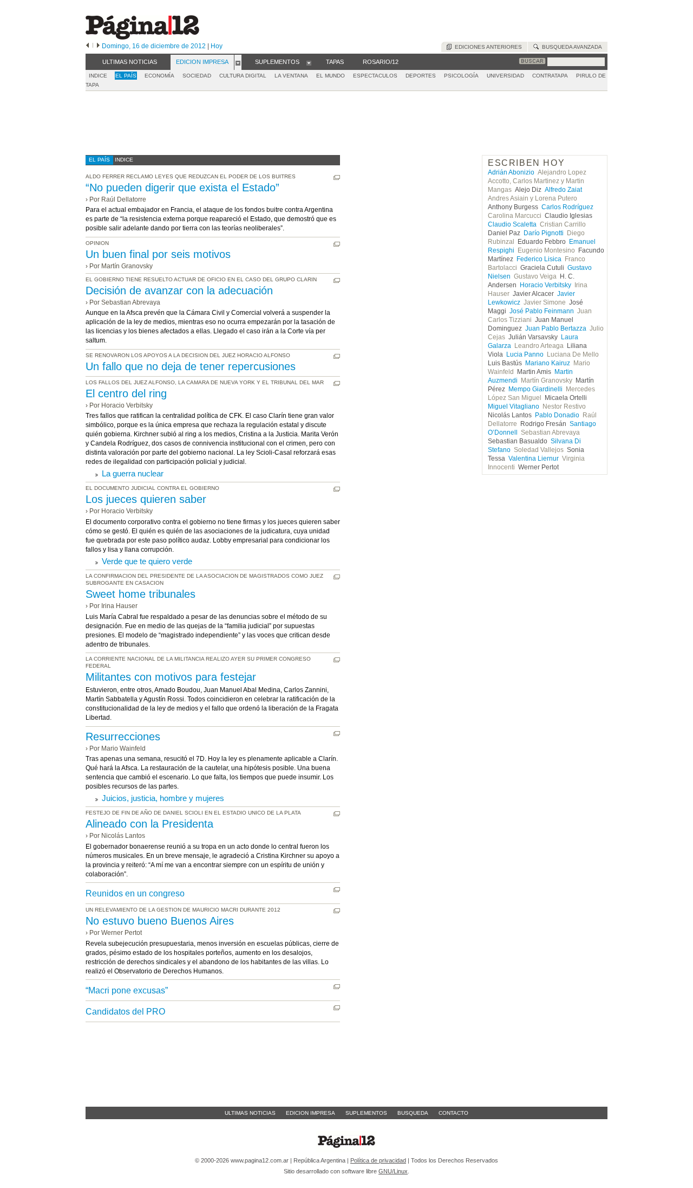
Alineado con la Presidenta (149, 824)
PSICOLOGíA (461, 76)
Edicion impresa (310, 1113)
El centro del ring (126, 393)
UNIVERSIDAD (505, 76)
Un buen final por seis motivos (158, 254)
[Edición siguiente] (98, 46)
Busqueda (412, 1113)
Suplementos (366, 1113)
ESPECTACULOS (375, 76)
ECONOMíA (159, 76)
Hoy (217, 46)
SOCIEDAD (196, 76)
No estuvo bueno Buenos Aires (160, 921)
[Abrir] (237, 62)
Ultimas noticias (250, 1113)
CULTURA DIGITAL (242, 76)
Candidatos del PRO (125, 1011)
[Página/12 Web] (142, 37)
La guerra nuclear (133, 473)
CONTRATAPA (550, 76)
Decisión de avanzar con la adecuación (179, 290)
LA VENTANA (291, 76)
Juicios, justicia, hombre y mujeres (163, 798)
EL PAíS (125, 76)
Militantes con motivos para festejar (171, 677)
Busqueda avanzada (570, 47)
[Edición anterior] (87, 46)
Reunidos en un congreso (135, 893)
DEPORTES (421, 76)
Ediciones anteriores (487, 47)
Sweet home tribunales (140, 594)
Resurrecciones (123, 736)
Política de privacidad (378, 1160)
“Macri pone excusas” (127, 990)
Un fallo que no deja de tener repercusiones (191, 366)
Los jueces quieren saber (146, 499)
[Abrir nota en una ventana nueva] (337, 177)
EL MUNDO (330, 76)
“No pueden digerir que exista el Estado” (182, 187)
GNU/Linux (393, 1171)
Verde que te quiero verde (147, 561)
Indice (98, 76)
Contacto (453, 1113)
